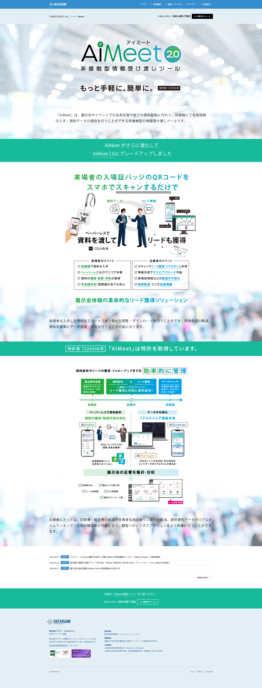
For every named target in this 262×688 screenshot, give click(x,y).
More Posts (202, 578)
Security (210, 672)
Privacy (200, 672)
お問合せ (207, 4)
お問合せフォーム (203, 16)
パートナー (191, 4)
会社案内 (157, 4)
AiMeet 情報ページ (124, 594)
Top (192, 672)
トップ (143, 4)
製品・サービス (174, 4)
